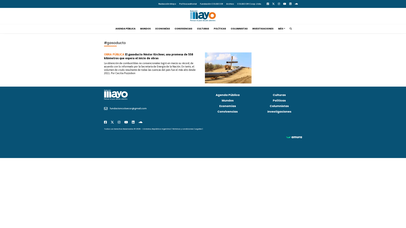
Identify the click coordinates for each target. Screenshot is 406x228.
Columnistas (239, 28)
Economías (162, 28)
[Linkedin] (290, 4)
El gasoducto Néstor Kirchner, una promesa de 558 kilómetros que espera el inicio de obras (148, 56)
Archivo (230, 3)
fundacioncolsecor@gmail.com (128, 108)
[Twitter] (273, 4)
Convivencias (183, 28)
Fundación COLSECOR (211, 3)
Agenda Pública (125, 28)
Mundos (145, 28)
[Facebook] (268, 4)
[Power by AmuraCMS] (294, 137)
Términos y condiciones (182, 129)
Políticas (220, 28)
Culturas (203, 28)
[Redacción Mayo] (203, 15)
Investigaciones (262, 28)
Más (280, 28)
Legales (198, 129)
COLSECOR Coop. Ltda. (249, 3)
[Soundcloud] (296, 4)
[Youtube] (284, 4)
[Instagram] (279, 4)
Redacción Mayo (167, 3)
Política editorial (188, 3)
